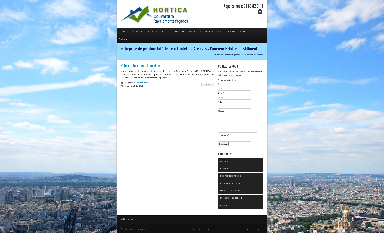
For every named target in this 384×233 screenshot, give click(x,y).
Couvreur (137, 32)
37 (135, 83)
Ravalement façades (211, 32)
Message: (222, 111)
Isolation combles (158, 32)
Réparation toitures (184, 32)
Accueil (123, 32)
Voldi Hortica (127, 219)
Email (221, 93)
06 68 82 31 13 (253, 6)
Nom (220, 84)
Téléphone (223, 135)
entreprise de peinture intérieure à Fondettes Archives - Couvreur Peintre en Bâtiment (189, 48)
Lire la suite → (208, 84)
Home (216, 55)
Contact (123, 39)
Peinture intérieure (238, 32)
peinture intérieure (144, 83)
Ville (220, 102)
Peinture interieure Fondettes (140, 65)
